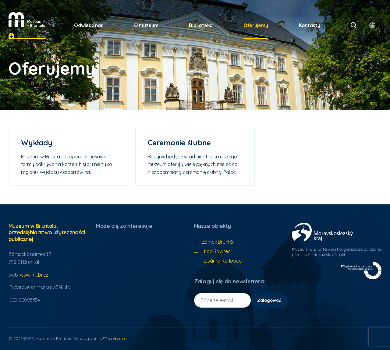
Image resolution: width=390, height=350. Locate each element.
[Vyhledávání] (354, 25)
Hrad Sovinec (216, 251)
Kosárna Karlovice (222, 261)
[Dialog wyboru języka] (372, 25)
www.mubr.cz (34, 275)
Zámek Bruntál (218, 242)
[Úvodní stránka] (27, 19)
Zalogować (269, 300)
